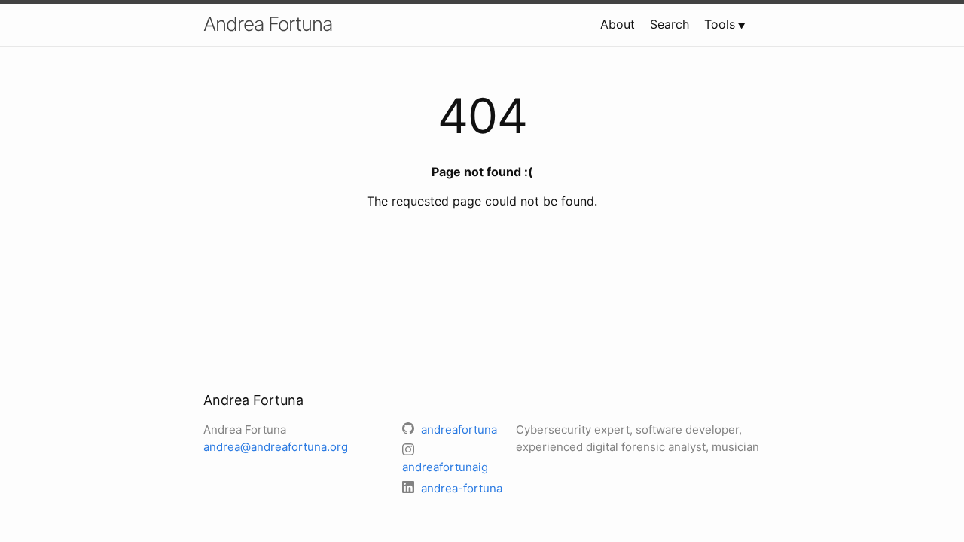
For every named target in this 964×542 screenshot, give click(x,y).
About (617, 24)
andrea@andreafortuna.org (275, 447)
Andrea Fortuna (267, 23)
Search (669, 24)
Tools (719, 24)
